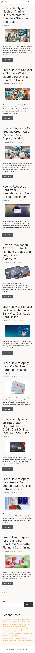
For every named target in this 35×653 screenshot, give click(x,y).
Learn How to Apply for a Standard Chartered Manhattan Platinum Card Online (16, 542)
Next (8, 593)
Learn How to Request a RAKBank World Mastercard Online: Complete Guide (17, 75)
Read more (7, 60)
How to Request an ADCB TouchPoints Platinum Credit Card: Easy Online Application (16, 251)
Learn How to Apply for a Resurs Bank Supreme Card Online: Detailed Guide (17, 484)
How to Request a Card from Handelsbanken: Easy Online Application (16, 191)
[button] (28, 2)
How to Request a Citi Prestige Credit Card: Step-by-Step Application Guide (16, 133)
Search (4, 601)
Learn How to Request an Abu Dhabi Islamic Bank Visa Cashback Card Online (17, 312)
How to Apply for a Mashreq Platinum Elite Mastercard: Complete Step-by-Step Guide (15, 14)
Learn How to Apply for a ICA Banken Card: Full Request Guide (15, 368)
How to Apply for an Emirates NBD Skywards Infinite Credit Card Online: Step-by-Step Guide (15, 426)
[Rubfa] (4, 2)
